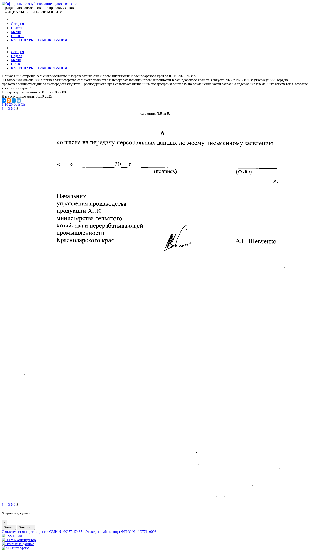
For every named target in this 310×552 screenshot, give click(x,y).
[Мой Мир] (14, 100)
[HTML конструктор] (19, 540)
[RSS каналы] (13, 536)
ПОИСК (17, 36)
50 (15, 104)
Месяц (16, 32)
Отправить (26, 527)
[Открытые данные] (18, 544)
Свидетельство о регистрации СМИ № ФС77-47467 (42, 532)
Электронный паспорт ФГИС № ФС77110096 (120, 532)
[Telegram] (19, 100)
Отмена (9, 527)
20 (11, 104)
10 (6, 104)
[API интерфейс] (15, 548)
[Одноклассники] (9, 100)
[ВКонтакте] (4, 100)
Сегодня (17, 24)
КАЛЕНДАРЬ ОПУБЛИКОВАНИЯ (39, 40)
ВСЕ (21, 104)
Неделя (16, 28)
